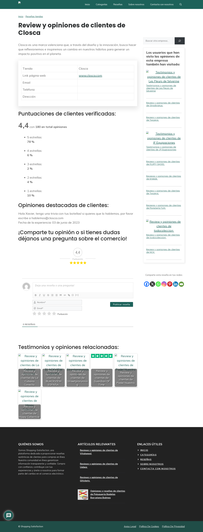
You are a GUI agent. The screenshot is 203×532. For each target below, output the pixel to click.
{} (73, 295)
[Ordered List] (52, 295)
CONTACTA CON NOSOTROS (158, 468)
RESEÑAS (146, 459)
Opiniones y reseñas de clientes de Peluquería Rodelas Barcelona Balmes (107, 494)
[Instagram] (164, 284)
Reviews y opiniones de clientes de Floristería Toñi (163, 207)
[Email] (181, 284)
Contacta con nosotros (162, 4)
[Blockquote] (61, 295)
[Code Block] (65, 295)
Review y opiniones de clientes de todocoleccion (163, 236)
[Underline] (44, 295)
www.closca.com (90, 75)
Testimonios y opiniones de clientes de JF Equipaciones (161, 148)
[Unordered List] (56, 295)
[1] (34, 313)
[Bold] (36, 295)
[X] (152, 284)
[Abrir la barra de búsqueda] (181, 4)
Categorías (101, 4)
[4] (49, 313)
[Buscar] (180, 40)
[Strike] (48, 295)
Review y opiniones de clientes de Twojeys (163, 119)
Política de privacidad (173, 526)
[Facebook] (146, 284)
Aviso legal (130, 526)
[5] (54, 313)
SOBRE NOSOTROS (152, 464)
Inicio (87, 4)
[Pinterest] (169, 284)
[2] (39, 313)
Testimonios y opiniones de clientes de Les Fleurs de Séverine (161, 88)
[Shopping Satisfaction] (29, 4)
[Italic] (40, 295)
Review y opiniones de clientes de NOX (163, 251)
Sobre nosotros (136, 4)
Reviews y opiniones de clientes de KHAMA (163, 177)
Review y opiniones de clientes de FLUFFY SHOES (163, 163)
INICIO (144, 450)
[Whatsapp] (158, 284)
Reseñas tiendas (34, 16)
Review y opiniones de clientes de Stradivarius (163, 104)
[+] (77, 295)
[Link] (69, 295)
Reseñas (117, 4)
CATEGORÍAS (148, 454)
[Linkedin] (175, 284)
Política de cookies (149, 526)
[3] (44, 313)
